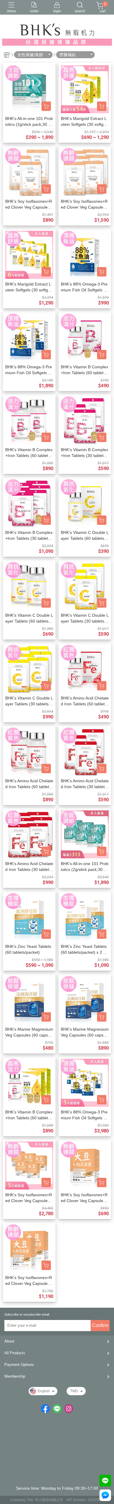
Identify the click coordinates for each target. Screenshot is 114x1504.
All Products (14, 1353)
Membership (14, 1376)
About (9, 1341)
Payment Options (19, 1364)
